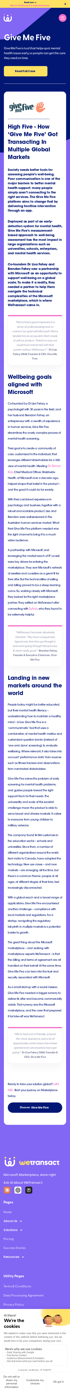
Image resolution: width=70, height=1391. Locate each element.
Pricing (9, 1239)
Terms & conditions (17, 1286)
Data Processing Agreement (24, 1295)
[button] (62, 18)
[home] (8, 18)
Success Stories (15, 1248)
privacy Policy (14, 1304)
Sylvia (33, 608)
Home (8, 1212)
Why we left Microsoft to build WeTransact (30, 5)
